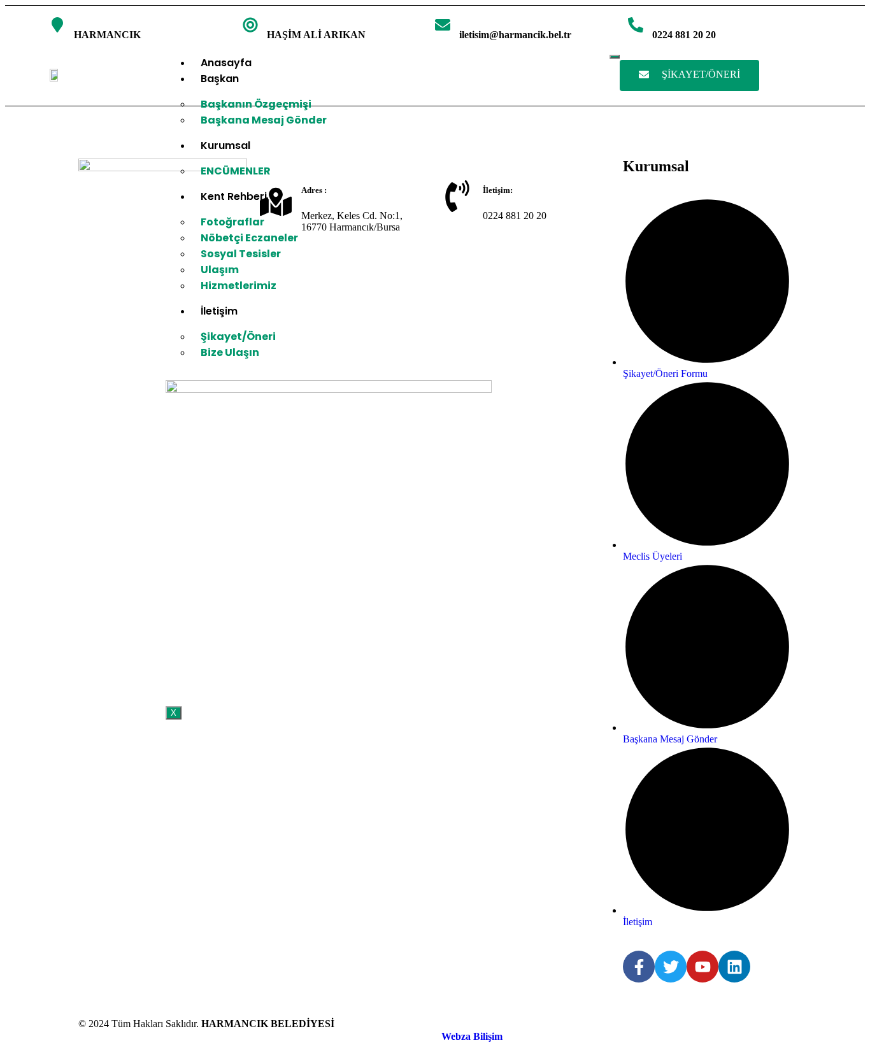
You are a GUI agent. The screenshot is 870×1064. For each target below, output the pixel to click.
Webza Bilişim (472, 1036)
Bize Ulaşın (230, 352)
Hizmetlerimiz (238, 285)
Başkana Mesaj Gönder (264, 120)
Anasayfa (226, 62)
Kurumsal (225, 145)
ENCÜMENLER (236, 171)
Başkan (220, 78)
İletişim (219, 311)
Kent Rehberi (234, 196)
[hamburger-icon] (615, 57)
